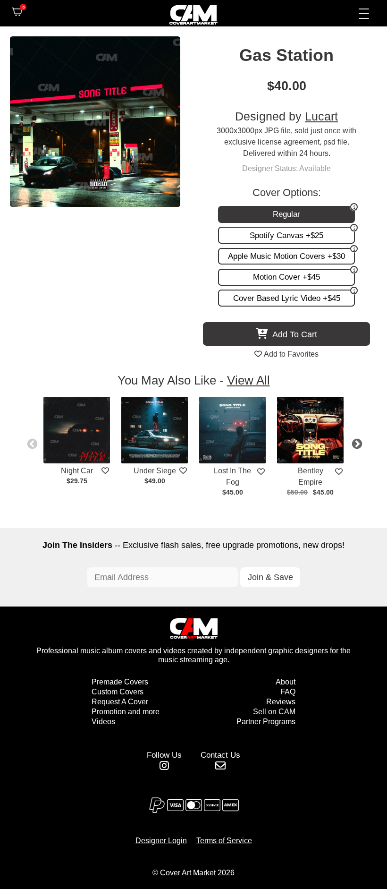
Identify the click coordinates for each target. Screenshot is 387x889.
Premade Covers (120, 682)
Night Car (77, 471)
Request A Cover (120, 702)
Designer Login (161, 841)
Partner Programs (265, 722)
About (285, 682)
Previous (31, 443)
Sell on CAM (274, 712)
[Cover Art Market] (186, 13)
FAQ (287, 692)
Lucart (321, 116)
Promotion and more (126, 712)
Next (356, 443)
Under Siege (155, 471)
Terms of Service (224, 841)
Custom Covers (117, 692)
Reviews (280, 702)
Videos (103, 722)
